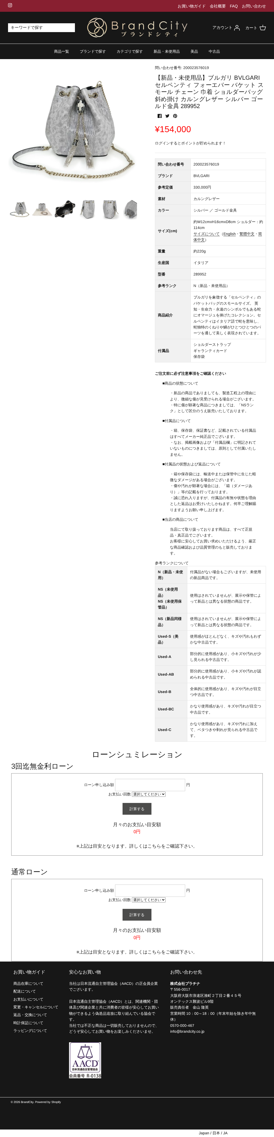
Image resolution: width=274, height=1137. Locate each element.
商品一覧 (61, 51)
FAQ (234, 6)
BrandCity (27, 1102)
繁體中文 (246, 234)
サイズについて (206, 234)
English (229, 234)
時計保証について (28, 1023)
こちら (154, 846)
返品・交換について (30, 1015)
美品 (194, 51)
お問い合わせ (254, 6)
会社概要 (218, 6)
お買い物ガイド (192, 6)
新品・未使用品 (167, 51)
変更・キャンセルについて (35, 1007)
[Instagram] (10, 5)
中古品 (214, 51)
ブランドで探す (93, 51)
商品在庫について (28, 983)
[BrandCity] (137, 28)
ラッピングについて (30, 1030)
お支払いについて (28, 999)
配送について (24, 991)
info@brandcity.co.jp (187, 1031)
